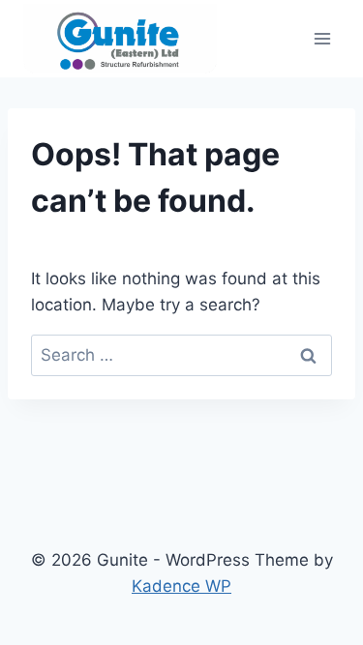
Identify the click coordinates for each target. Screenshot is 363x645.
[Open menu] (322, 38)
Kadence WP (181, 586)
